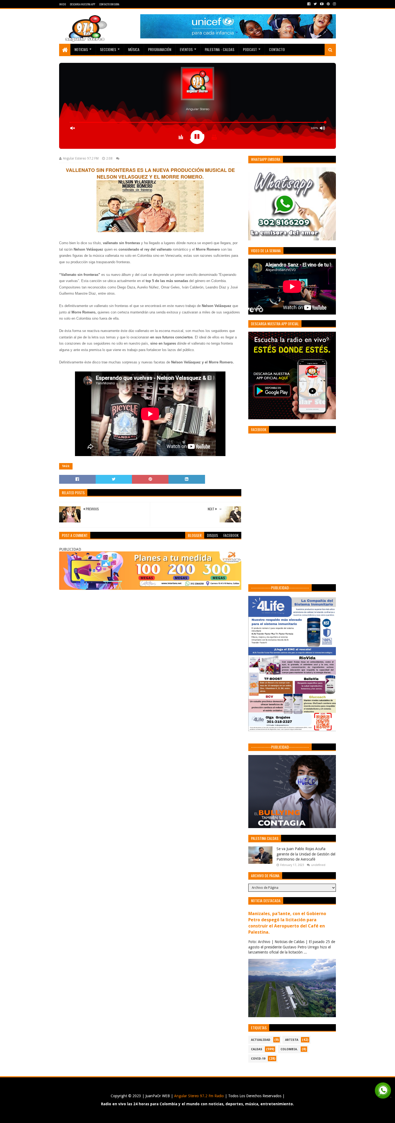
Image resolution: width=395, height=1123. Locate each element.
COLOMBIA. (289, 1049)
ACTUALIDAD (260, 1040)
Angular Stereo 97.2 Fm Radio (198, 1096)
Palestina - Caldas (219, 49)
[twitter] (315, 4)
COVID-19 (258, 1058)
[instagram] (334, 4)
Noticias (81, 49)
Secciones (108, 49)
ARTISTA (291, 1040)
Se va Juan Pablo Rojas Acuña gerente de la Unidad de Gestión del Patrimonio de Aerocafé (305, 854)
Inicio (62, 4)
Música (133, 49)
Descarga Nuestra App (82, 4)
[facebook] (308, 4)
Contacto (277, 49)
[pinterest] (328, 4)
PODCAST (250, 49)
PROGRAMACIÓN (159, 49)
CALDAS (256, 1049)
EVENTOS (186, 49)
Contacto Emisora (109, 4)
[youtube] (322, 4)
